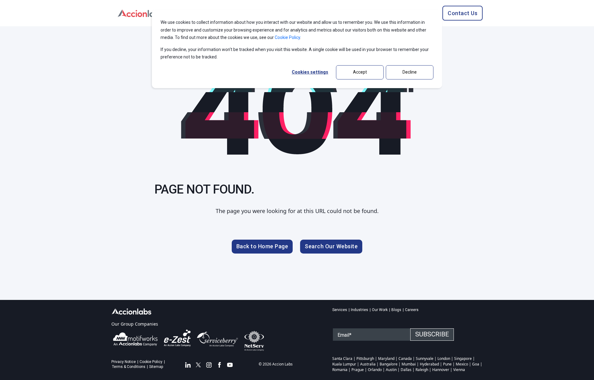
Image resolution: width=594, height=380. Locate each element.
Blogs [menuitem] (396, 310)
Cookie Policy (287, 37)
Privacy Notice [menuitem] (123, 362)
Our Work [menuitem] (380, 310)
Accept (360, 72)
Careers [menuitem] (412, 310)
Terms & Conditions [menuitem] (128, 367)
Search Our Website (331, 246)
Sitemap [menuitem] (156, 367)
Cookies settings (310, 72)
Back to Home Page (262, 246)
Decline (409, 72)
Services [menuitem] (339, 310)
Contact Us (462, 13)
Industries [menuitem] (359, 310)
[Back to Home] (140, 12)
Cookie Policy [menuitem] (151, 362)
